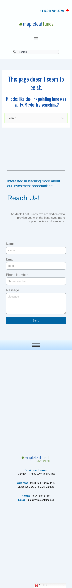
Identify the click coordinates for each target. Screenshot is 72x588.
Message (12, 290)
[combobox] (36, 52)
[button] (36, 38)
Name (10, 244)
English (42, 585)
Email (10, 259)
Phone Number (17, 275)
